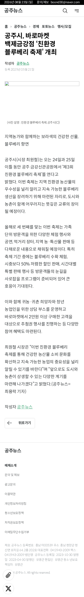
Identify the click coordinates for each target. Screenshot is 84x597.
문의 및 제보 (12, 475)
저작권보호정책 (14, 523)
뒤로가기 (24, 423)
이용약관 (10, 494)
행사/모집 (64, 26)
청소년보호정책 (14, 513)
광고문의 (10, 484)
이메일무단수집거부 (17, 532)
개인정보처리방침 (15, 504)
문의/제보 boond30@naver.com (58, 2)
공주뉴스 (13, 10)
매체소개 (10, 465)
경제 (36, 26)
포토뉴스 (48, 26)
